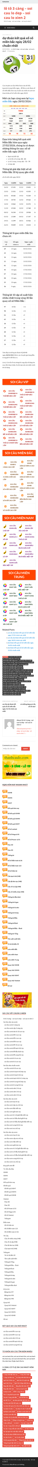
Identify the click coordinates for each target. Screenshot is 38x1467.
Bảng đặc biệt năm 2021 (10, 660)
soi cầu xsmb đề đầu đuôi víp (14, 1051)
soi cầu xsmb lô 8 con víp (12, 1068)
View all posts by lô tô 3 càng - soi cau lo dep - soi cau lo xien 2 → (24, 731)
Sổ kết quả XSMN (14, 819)
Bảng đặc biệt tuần (8, 1389)
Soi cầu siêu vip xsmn (10, 1132)
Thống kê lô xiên (13, 907)
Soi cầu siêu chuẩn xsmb (11, 1065)
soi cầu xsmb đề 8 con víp (12, 1041)
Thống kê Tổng (13, 934)
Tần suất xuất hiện (14, 939)
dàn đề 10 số (7, 1400)
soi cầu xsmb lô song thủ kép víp (15, 1081)
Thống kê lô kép (13, 913)
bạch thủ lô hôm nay (9, 1380)
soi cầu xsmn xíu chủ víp (12, 1162)
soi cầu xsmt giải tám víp (12, 1112)
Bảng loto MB (9, 1299)
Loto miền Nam (13, 954)
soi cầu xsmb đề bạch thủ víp (14, 1048)
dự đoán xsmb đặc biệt (10, 677)
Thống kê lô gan (13, 902)
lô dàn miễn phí (7, 1423)
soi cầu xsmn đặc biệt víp (12, 1142)
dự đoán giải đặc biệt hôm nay (13, 666)
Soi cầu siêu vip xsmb (10, 1022)
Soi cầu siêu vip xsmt (10, 1099)
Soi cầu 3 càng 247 (24, 681)
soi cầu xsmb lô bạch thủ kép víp (15, 1071)
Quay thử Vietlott (14, 981)
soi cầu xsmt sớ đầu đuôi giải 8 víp (15, 1118)
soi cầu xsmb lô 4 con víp (12, 1058)
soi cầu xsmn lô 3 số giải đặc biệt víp (16, 1148)
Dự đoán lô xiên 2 (8, 672)
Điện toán (6, 1222)
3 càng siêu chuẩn (25, 1374)
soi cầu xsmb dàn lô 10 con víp (14, 1031)
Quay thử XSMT (13, 975)
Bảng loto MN (9, 1295)
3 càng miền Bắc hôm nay (10, 1374)
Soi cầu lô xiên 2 (8, 689)
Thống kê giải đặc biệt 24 (22, 690)
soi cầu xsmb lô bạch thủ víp (13, 1075)
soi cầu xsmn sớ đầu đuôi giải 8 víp (15, 1152)
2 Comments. (11, 51)
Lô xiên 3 (21, 679)
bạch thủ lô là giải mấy (23, 1380)
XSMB (10, 793)
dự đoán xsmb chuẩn (26, 675)
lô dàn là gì (30, 1420)
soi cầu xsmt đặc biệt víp (12, 1108)
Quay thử (6, 1302)
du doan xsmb (23, 664)
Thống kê (11, 855)
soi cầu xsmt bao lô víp (11, 1102)
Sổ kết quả (7, 1185)
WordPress (13, 1464)
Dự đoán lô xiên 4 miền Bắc (23, 672)
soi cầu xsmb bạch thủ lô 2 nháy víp (16, 1078)
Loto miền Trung (13, 960)
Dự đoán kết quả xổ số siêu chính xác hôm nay (18, 670)
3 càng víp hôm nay (15, 657)
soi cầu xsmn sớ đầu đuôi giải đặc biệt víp (18, 1155)
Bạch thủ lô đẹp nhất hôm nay (22, 1383)
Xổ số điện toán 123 (14, 866)
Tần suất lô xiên (8, 690)
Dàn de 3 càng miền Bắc (10, 664)
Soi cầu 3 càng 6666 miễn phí (12, 683)
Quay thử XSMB (13, 965)
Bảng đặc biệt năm (8, 1386)
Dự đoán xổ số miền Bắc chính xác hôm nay (16, 673)
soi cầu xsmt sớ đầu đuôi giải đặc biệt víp (18, 1122)
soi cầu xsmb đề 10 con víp (13, 1045)
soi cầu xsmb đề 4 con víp (12, 1035)
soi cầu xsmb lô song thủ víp (13, 1085)
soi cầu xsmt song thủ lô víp (13, 1125)
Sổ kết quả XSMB (14, 813)
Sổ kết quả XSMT (14, 824)
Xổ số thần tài (12, 871)
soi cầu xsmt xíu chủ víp (12, 1128)
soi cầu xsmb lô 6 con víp (12, 1061)
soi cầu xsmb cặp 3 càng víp (13, 1028)
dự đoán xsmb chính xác (11, 675)
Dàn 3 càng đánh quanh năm (24, 662)
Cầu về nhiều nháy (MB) (16, 892)
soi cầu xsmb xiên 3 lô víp (12, 1091)
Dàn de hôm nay (23, 1397)
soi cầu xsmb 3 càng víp (12, 1025)
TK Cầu (5, 1236)
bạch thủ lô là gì (7, 1383)
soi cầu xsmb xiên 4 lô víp (12, 1095)
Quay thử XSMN (13, 970)
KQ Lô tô (6, 1289)
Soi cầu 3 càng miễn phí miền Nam (13, 685)
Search (25, 748)
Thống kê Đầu (12, 918)
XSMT (10, 803)
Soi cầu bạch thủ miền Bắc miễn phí (13, 1431)
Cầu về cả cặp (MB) (14, 887)
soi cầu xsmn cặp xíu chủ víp (13, 1138)
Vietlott (6, 1199)
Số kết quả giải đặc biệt (10, 681)
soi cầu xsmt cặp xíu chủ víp (13, 1105)
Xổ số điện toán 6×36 (11, 1232)
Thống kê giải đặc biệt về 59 (11, 694)
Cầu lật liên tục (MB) (15, 881)
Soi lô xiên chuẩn (19, 689)
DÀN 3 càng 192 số (8, 662)
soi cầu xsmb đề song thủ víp (13, 1055)
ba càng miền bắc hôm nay (11, 658)
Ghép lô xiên (23, 677)
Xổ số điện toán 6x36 (15, 860)
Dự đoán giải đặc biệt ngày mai (13, 668)
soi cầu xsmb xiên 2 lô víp (12, 1088)
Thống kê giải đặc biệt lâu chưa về (14, 692)
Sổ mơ (10, 986)
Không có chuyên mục (10, 679)
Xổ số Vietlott (9, 1215)
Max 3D (10, 845)
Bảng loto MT (9, 1292)
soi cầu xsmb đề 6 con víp (12, 1038)
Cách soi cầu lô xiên (25, 660)
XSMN (10, 798)
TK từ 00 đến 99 (13, 944)
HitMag (22, 1464)
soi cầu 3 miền (29, 1428)
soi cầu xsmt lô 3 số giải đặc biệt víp (16, 1115)
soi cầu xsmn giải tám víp (12, 1145)
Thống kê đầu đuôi (14, 897)
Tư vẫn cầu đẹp (8, 1169)
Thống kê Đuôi (13, 923)
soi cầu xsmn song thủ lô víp (13, 1158)
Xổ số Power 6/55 (14, 839)
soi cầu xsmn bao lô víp (12, 1135)
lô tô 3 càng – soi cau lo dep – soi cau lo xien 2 (18, 13)
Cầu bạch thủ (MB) (14, 876)
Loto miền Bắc (12, 949)
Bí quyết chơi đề (8, 1165)
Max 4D (10, 850)
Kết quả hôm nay (13, 808)
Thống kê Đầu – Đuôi (15, 928)
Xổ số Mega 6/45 (13, 834)
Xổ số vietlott (12, 829)
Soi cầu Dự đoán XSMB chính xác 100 (14, 687)
